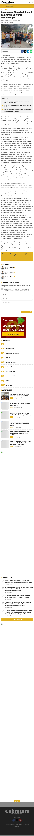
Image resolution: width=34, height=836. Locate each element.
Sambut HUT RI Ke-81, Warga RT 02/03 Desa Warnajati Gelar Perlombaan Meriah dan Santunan (18, 581)
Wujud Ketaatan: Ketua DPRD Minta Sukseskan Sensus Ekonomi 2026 (17, 101)
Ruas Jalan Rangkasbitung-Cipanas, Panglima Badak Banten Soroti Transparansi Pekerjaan (17, 596)
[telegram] (28, 51)
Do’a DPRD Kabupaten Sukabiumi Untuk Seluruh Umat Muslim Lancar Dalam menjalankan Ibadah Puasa (20, 442)
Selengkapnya (16, 619)
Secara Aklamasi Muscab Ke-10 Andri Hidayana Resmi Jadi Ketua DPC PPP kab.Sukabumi (20, 433)
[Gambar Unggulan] (17, 47)
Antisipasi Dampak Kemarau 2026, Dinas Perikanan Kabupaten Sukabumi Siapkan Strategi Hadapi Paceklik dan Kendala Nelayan (19, 589)
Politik (6, 9)
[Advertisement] (17, 766)
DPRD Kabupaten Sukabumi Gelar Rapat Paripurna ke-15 (17, 106)
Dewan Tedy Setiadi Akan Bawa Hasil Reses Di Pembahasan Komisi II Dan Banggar (20, 423)
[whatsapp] (31, 51)
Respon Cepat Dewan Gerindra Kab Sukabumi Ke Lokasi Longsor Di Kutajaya (17, 110)
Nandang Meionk (8, 22)
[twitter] (25, 51)
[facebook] (22, 51)
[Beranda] (2, 9)
